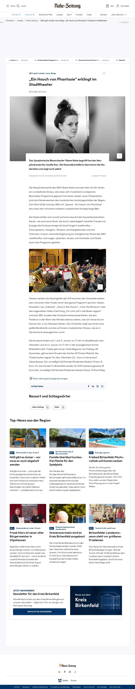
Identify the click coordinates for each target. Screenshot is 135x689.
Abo (112, 6)
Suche (23, 6)
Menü (12, 6)
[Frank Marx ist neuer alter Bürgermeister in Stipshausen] (28, 513)
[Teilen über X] (97, 386)
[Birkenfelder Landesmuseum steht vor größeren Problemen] (107, 513)
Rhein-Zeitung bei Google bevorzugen (50, 378)
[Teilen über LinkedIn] (93, 386)
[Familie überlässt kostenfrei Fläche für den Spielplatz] (67, 437)
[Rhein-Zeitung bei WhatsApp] (59, 672)
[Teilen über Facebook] (88, 386)
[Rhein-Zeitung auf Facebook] (64, 672)
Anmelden (125, 6)
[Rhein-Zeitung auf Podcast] (75, 672)
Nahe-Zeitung (32, 20)
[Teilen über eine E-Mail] (102, 386)
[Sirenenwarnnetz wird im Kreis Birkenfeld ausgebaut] (67, 513)
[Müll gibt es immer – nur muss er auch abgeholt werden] (28, 437)
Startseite (10, 20)
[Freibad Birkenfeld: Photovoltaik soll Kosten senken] (107, 437)
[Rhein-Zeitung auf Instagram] (70, 672)
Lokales (20, 20)
